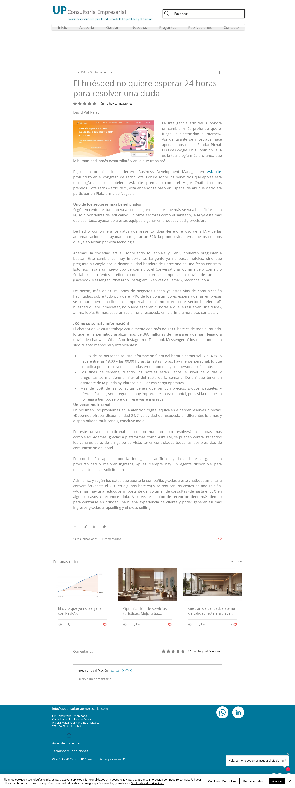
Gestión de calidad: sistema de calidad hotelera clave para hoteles (211, 611)
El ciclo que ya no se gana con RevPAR (80, 611)
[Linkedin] (238, 712)
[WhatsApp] (222, 712)
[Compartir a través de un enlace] (105, 526)
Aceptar (277, 781)
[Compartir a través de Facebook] (75, 526)
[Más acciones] (219, 72)
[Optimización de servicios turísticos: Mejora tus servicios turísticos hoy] (147, 584)
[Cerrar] (290, 781)
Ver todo (236, 561)
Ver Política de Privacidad (147, 783)
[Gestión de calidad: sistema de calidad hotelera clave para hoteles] (212, 584)
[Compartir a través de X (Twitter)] (85, 526)
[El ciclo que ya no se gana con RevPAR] (82, 584)
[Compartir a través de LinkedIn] (95, 526)
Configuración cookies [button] (222, 781)
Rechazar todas (253, 781)
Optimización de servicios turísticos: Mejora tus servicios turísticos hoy (145, 611)
